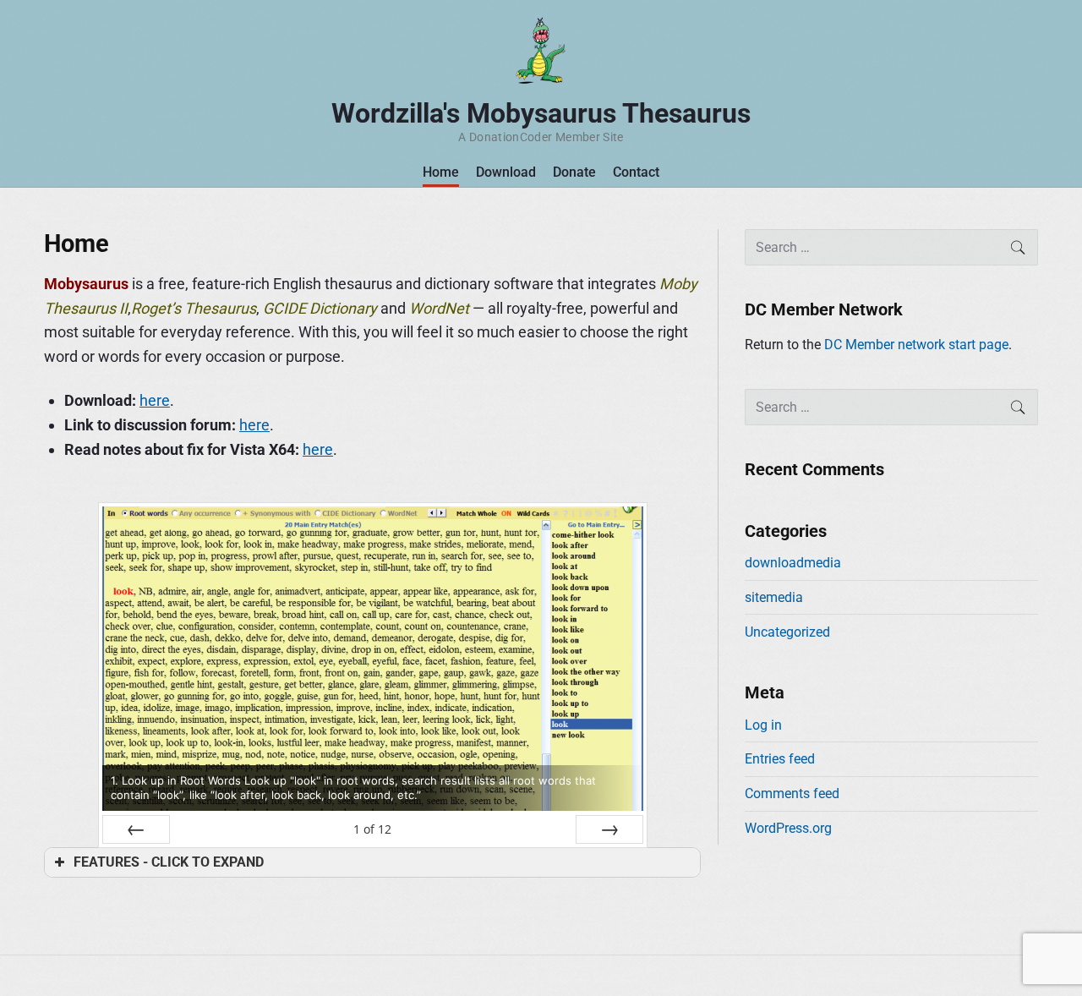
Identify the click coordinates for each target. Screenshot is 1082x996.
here (154, 400)
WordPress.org (788, 828)
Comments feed (792, 793)
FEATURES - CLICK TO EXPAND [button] (169, 862)
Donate (574, 172)
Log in (763, 725)
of (372, 829)
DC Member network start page (916, 345)
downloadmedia (793, 563)
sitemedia (774, 597)
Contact (636, 172)
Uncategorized (787, 632)
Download (506, 172)
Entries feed (780, 759)
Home (441, 172)
